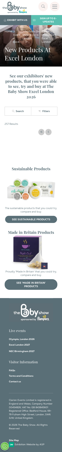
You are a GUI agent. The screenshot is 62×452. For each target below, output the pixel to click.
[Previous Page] (48, 132)
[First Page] (41, 132)
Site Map (14, 440)
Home (8, 31)
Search (20, 111)
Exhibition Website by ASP (29, 444)
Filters (46, 111)
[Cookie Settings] (5, 446)
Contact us (15, 381)
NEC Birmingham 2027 (21, 351)
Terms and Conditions (21, 375)
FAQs (12, 370)
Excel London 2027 (19, 344)
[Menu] (55, 6)
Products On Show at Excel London (30, 35)
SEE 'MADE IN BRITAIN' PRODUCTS (31, 284)
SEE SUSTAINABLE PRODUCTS (31, 219)
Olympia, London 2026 (22, 339)
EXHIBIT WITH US (17, 20)
